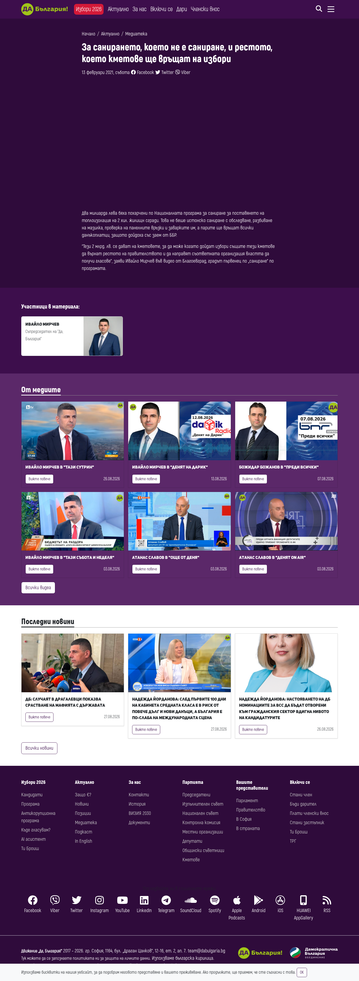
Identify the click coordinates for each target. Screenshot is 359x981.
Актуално (118, 9)
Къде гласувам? (35, 830)
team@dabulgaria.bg (206, 951)
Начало (88, 34)
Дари (182, 9)
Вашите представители (252, 785)
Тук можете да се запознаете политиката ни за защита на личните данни (85, 958)
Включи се (161, 9)
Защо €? (83, 795)
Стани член (301, 795)
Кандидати (31, 795)
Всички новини (39, 748)
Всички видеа (38, 588)
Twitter (167, 72)
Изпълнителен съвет (202, 804)
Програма (30, 804)
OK (302, 972)
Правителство (250, 810)
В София (244, 819)
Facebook (145, 72)
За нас (140, 9)
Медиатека (136, 34)
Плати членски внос (309, 813)
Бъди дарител (303, 804)
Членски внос (205, 9)
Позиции (83, 813)
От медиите (41, 390)
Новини (82, 804)
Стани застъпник (307, 823)
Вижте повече (39, 479)
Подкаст (83, 832)
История (137, 804)
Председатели (196, 795)
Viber (185, 72)
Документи (139, 823)
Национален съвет (200, 813)
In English (83, 841)
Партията (192, 782)
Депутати (192, 841)
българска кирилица (194, 958)
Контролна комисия (201, 823)
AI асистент (33, 839)
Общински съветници (203, 850)
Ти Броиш (30, 848)
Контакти (139, 795)
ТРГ (293, 841)
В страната (248, 828)
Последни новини (47, 622)
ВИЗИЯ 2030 (140, 813)
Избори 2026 (89, 9)
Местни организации (202, 832)
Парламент (247, 801)
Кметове (191, 860)
